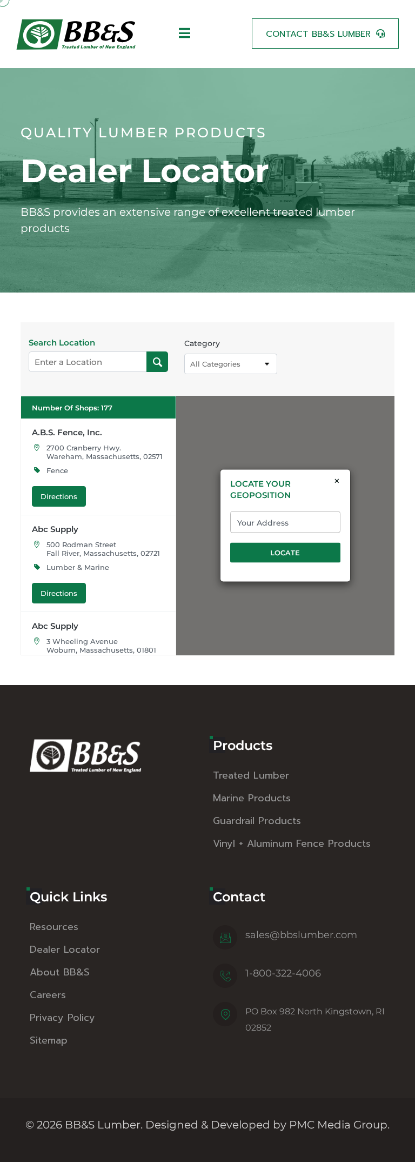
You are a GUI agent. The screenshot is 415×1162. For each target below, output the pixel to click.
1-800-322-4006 (283, 973)
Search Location (62, 342)
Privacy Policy (62, 1017)
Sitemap (49, 1040)
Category (202, 343)
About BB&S (60, 972)
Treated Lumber (251, 775)
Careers (48, 994)
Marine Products (252, 798)
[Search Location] (157, 361)
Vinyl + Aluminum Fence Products (292, 843)
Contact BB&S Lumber (318, 34)
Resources (54, 926)
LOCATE (285, 552)
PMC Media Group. (339, 1124)
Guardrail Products (257, 820)
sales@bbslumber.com (301, 935)
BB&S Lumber (102, 1124)
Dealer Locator (65, 949)
